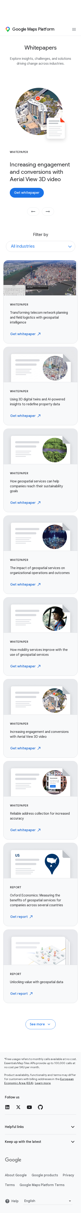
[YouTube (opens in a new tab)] (29, 1107)
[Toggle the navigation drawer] (74, 29)
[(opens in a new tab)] (13, 1160)
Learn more (43, 1083)
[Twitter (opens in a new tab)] (18, 1107)
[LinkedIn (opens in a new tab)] (7, 1107)
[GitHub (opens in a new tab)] (40, 1107)
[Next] (48, 211)
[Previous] (33, 211)
